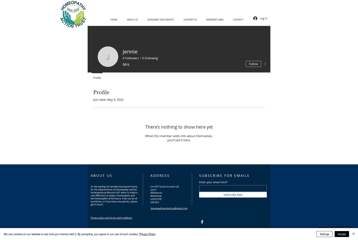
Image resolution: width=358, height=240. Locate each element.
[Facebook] (202, 222)
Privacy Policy (147, 234)
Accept (342, 234)
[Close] (353, 234)
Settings (324, 234)
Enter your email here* (213, 182)
